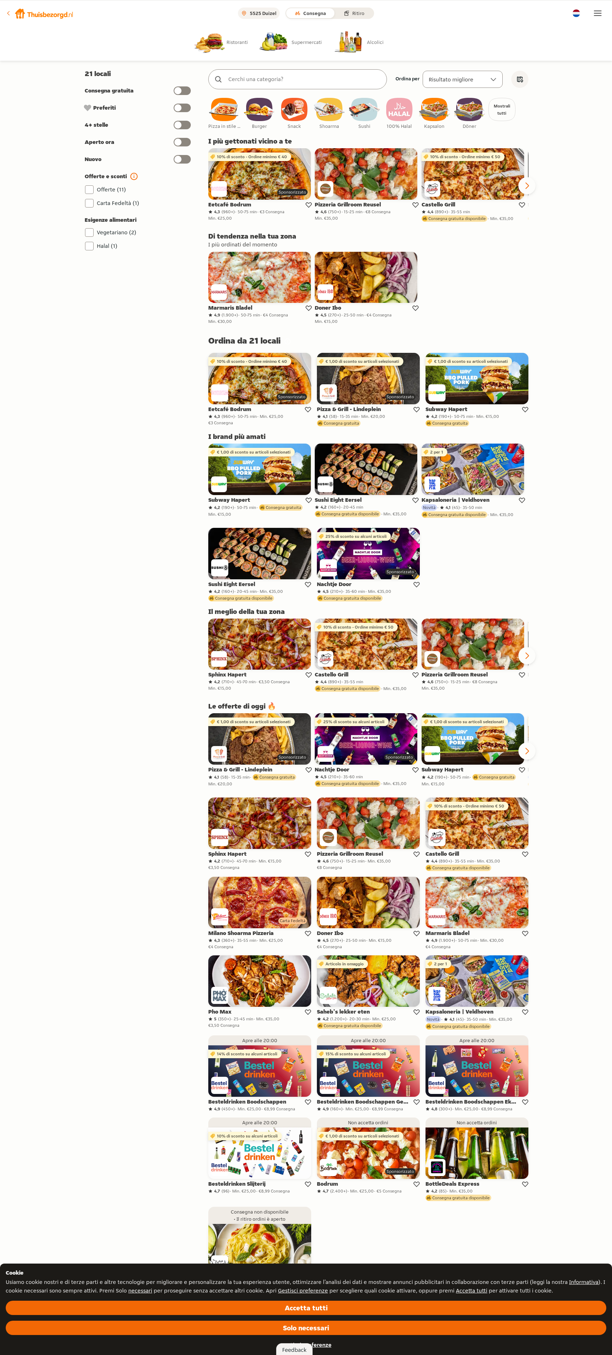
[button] (40, 13)
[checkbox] (224, 114)
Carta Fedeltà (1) (118, 203)
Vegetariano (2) (116, 232)
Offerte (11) (111, 189)
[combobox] (304, 79)
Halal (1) (107, 246)
